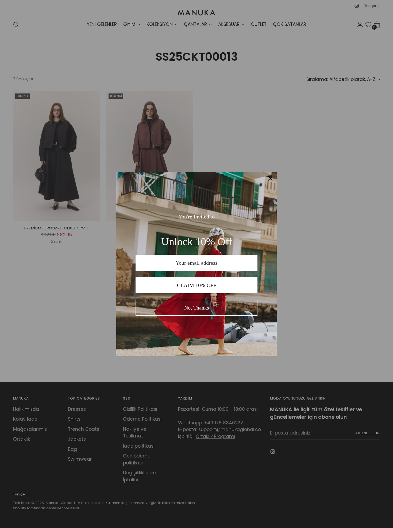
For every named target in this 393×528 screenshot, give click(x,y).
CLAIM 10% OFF (196, 285)
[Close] (270, 178)
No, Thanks (196, 308)
